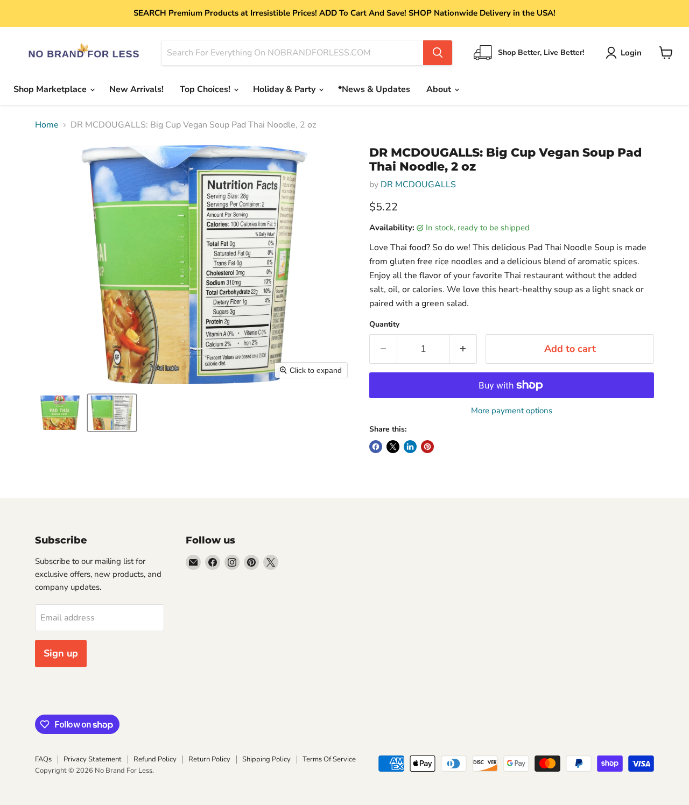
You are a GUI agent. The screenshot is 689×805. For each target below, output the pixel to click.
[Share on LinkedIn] (410, 446)
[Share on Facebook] (375, 446)
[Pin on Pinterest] (427, 446)
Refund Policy (155, 759)
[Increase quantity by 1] (463, 349)
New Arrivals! (136, 89)
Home (47, 125)
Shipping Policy (266, 759)
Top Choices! (206, 89)
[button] (626, 52)
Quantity (384, 324)
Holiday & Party (285, 89)
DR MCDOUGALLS (418, 184)
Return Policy (209, 759)
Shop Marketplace (51, 89)
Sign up (61, 653)
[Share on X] (392, 446)
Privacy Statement (93, 759)
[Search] (437, 52)
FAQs (43, 759)
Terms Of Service (329, 759)
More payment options (511, 410)
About (439, 89)
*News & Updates (374, 89)
